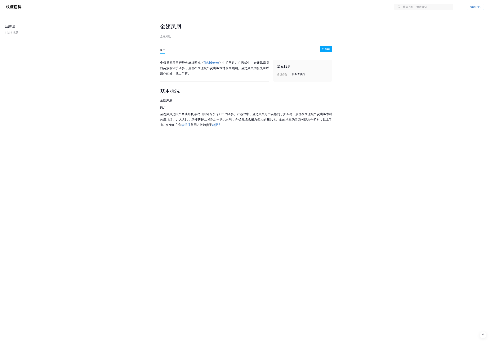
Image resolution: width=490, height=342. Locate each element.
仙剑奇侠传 (211, 63)
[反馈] (483, 335)
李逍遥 (186, 125)
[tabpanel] (246, 93)
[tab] (162, 50)
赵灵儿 (216, 125)
